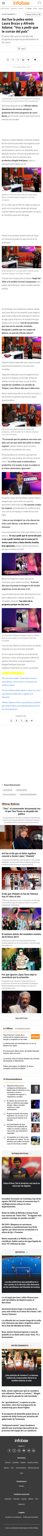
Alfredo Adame (21, 790)
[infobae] (21, 3)
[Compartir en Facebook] (13, 59)
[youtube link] (24, 1450)
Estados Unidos (32, 1462)
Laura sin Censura (9, 794)
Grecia (33, 8)
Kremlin (19, 8)
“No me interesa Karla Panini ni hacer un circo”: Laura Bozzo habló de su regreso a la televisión (21, 693)
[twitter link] (14, 1450)
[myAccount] (39, 3)
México (6, 1468)
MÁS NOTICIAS (21, 1018)
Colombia (15, 1462)
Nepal (39, 8)
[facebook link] (9, 1450)
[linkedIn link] (33, 1450)
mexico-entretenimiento (28, 794)
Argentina (8, 1499)
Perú (12, 1468)
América (7, 1462)
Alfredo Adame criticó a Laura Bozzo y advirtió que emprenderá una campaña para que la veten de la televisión (21, 705)
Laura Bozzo (7, 790)
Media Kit (21, 1504)
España (23, 1462)
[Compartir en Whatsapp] (8, 59)
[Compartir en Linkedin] (23, 59)
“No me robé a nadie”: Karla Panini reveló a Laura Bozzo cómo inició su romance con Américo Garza (19, 681)
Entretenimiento (9, 14)
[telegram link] (29, 1450)
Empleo (21, 1486)
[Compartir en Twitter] (18, 59)
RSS (21, 1473)
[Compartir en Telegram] (28, 59)
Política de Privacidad (30, 1517)
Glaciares (12, 8)
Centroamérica (21, 1468)
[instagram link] (19, 1450)
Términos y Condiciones (13, 1517)
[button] (3, 3)
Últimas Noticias (33, 1468)
